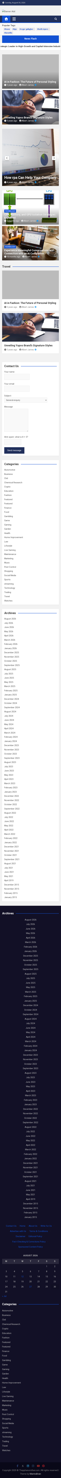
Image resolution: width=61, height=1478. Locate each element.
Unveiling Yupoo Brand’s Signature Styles (28, 117)
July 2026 (8, 623)
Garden (7, 529)
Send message (14, 450)
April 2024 (8, 728)
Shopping (8, 571)
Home (22, 1226)
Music (7, 562)
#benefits (8, 33)
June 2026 (9, 627)
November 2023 (11, 749)
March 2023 (9, 783)
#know (7, 29)
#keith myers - (43, 29)
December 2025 (11, 652)
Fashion (8, 495)
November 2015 (11, 889)
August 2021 (10, 863)
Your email (9, 384)
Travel (7, 596)
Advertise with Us (18, 1231)
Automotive (9, 470)
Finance (7, 508)
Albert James (28, 85)
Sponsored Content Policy (30, 1247)
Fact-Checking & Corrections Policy (29, 1241)
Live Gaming (10, 550)
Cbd (6, 478)
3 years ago (12, 85)
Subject (7, 395)
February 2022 (10, 838)
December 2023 (11, 745)
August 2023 (10, 762)
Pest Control (10, 567)
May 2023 (8, 775)
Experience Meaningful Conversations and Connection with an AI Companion (29, 252)
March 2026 (9, 640)
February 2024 (10, 737)
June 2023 (9, 770)
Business (8, 474)
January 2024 (10, 741)
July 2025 (8, 673)
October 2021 (10, 855)
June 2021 (9, 872)
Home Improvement (13, 537)
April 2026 (8, 635)
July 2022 (8, 817)
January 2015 (10, 897)
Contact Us (11, 1226)
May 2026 (8, 631)
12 (22, 1276)
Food (6, 512)
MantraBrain (35, 1474)
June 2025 (9, 678)
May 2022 (8, 825)
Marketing (8, 558)
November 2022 (11, 800)
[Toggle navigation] (14, 19)
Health (7, 533)
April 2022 (8, 829)
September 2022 (12, 808)
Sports (7, 579)
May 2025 (8, 682)
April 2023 (8, 779)
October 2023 (10, 754)
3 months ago (13, 221)
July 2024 (8, 716)
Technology (10, 211)
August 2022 (10, 813)
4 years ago (21, 182)
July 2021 (8, 868)
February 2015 (10, 893)
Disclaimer (20, 1236)
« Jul (4, 1296)
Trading (7, 592)
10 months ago (13, 257)
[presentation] (7, 158)
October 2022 (10, 804)
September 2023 (12, 758)
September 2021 (12, 859)
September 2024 (12, 707)
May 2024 (8, 724)
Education (8, 491)
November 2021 (11, 851)
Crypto (7, 486)
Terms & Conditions (38, 1231)
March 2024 (9, 732)
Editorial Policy (35, 1236)
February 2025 (10, 690)
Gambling (8, 516)
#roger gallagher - (27, 29)
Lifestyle (8, 546)
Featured (18, 169)
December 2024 (11, 699)
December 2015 (11, 884)
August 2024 (10, 711)
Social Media (10, 575)
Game (7, 520)
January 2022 (10, 842)
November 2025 (11, 657)
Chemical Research (13, 482)
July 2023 (8, 766)
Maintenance (10, 554)
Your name (9, 372)
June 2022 (9, 821)
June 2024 (9, 720)
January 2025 (10, 694)
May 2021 (8, 876)
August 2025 (10, 669)
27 (30, 1286)
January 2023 (10, 792)
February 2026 (10, 644)
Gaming (7, 524)
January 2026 (10, 648)
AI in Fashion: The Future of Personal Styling (30, 81)
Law (6, 541)
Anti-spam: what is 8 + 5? (16, 437)
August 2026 (10, 618)
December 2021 (11, 846)
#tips (15, 29)
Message (8, 406)
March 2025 (9, 686)
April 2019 (8, 880)
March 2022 (9, 834)
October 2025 (10, 661)
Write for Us (46, 1226)
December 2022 (11, 796)
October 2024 (10, 703)
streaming (9, 584)
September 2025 (12, 665)
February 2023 (10, 787)
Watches (8, 600)
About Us (33, 1226)
